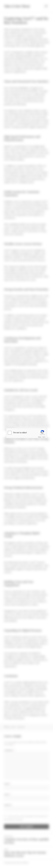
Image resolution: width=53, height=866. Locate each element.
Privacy (39, 437)
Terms (43, 437)
